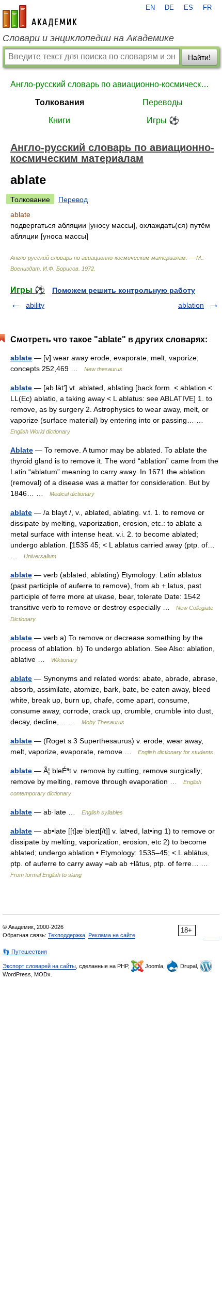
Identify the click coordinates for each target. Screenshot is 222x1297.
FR (207, 7)
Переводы (162, 102)
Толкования (59, 102)
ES (188, 7)
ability (35, 305)
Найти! (199, 57)
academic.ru (40, 16)
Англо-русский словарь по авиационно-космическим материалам (111, 84)
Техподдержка (66, 935)
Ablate (21, 450)
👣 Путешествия (25, 952)
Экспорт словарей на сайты (39, 966)
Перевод (73, 199)
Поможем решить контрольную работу (123, 290)
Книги (59, 120)
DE (169, 7)
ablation (191, 305)
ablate (21, 358)
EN (150, 7)
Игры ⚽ (163, 120)
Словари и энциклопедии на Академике (88, 38)
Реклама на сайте (111, 935)
